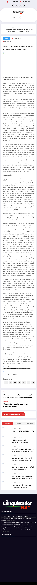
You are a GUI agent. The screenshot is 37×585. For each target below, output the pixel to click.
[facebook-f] (12, 5)
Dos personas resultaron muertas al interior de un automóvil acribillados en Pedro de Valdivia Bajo (18, 396)
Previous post (6, 392)
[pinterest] (24, 382)
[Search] (19, 17)
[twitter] (10, 382)
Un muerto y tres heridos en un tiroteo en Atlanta (15, 405)
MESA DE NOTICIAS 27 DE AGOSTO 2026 (23, 432)
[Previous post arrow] (33, 395)
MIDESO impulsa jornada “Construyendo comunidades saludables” (20, 441)
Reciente (7, 423)
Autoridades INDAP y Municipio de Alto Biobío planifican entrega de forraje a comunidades (22, 459)
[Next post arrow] (33, 405)
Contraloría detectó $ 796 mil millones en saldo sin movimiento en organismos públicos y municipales (23, 450)
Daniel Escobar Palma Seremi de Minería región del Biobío (21, 486)
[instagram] (20, 5)
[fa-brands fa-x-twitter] (16, 5)
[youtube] (24, 5)
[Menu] (14, 17)
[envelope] (19, 382)
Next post (5, 401)
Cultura (6, 38)
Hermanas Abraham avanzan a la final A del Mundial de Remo (23, 468)
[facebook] (6, 382)
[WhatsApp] (28, 382)
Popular (18, 423)
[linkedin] (15, 382)
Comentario (29, 423)
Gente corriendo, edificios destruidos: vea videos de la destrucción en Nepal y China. (23, 477)
